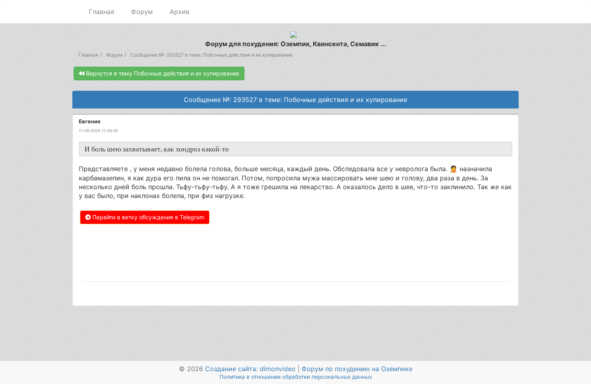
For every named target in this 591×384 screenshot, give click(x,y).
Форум (142, 12)
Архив (179, 12)
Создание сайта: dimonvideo (250, 369)
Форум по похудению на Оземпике (357, 369)
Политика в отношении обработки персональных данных (296, 377)
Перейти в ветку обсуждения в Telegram (147, 217)
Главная (101, 12)
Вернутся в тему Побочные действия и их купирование (161, 73)
